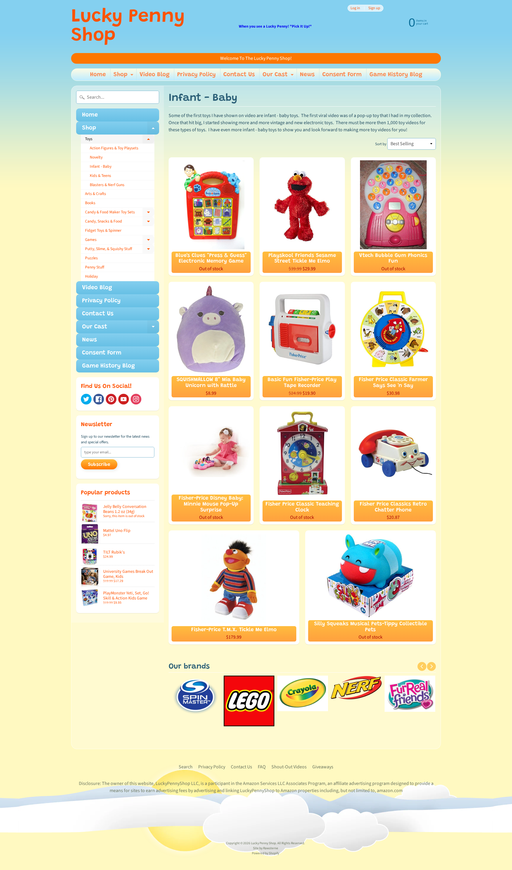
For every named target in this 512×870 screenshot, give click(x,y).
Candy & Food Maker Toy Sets (119, 213)
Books (90, 203)
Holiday (91, 276)
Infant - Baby (100, 166)
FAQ (262, 767)
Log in (355, 8)
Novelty (96, 157)
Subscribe (99, 464)
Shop (124, 76)
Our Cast (279, 76)
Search (186, 767)
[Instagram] (136, 399)
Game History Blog (395, 75)
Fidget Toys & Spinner (103, 230)
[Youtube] (123, 399)
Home (98, 75)
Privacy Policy (196, 75)
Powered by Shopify (265, 853)
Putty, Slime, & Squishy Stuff (119, 250)
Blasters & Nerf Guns (107, 185)
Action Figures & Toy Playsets (114, 148)
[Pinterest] (111, 399)
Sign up (374, 8)
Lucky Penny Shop (128, 27)
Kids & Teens (100, 175)
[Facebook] (98, 399)
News (307, 75)
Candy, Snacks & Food (119, 222)
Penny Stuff (94, 267)
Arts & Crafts (95, 193)
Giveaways (322, 767)
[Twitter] (86, 399)
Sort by (380, 144)
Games (119, 240)
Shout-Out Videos (289, 767)
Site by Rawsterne (265, 848)
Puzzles (91, 258)
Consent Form (342, 75)
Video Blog (154, 75)
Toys (119, 140)
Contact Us (239, 75)
